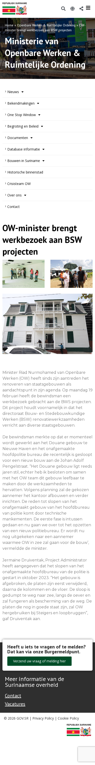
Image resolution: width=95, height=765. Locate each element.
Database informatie (23, 149)
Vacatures (15, 704)
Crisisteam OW (19, 183)
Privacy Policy (43, 718)
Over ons (14, 195)
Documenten (17, 137)
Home (9, 25)
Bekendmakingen (21, 103)
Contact (13, 206)
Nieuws (13, 91)
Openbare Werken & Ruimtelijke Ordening (46, 25)
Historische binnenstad (25, 172)
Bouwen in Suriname (23, 160)
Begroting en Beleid (22, 126)
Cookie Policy (68, 718)
